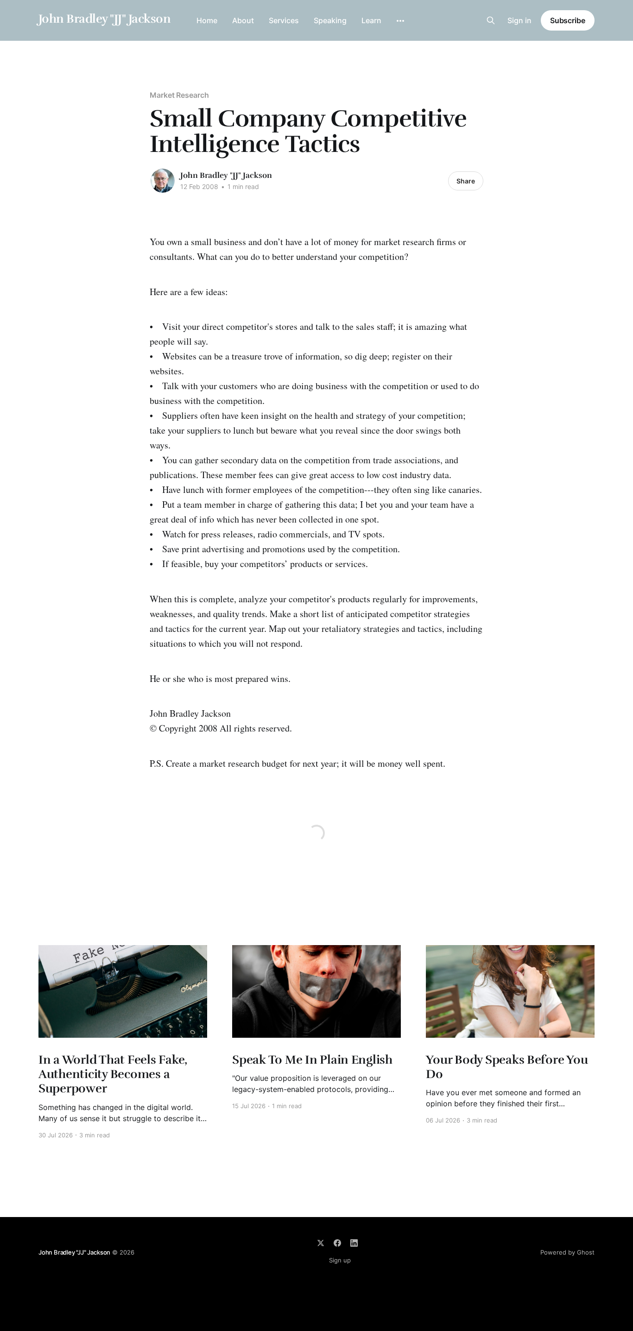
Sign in (519, 20)
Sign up (340, 1260)
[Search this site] (490, 20)
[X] (320, 1243)
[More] (400, 21)
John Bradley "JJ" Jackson (104, 19)
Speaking (330, 20)
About (243, 20)
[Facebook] (337, 1243)
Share (465, 181)
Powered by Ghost (567, 1252)
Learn (371, 20)
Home (206, 20)
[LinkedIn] (354, 1243)
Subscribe (567, 20)
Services (284, 20)
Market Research (179, 95)
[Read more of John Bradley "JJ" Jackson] (163, 181)
